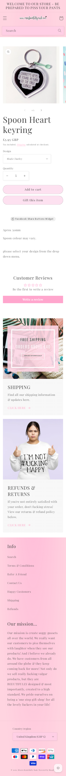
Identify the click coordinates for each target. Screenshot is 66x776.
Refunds (12, 609)
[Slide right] (41, 110)
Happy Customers (19, 591)
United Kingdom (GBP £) (31, 736)
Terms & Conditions (20, 565)
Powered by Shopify (47, 770)
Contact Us (14, 583)
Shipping (21, 144)
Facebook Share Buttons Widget (34, 219)
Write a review (33, 299)
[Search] (60, 30)
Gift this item (33, 200)
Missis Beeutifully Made (28, 770)
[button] (5, 18)
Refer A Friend (17, 574)
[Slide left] (25, 110)
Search (11, 557)
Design (7, 151)
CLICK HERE (17, 408)
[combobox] (33, 30)
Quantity (8, 168)
